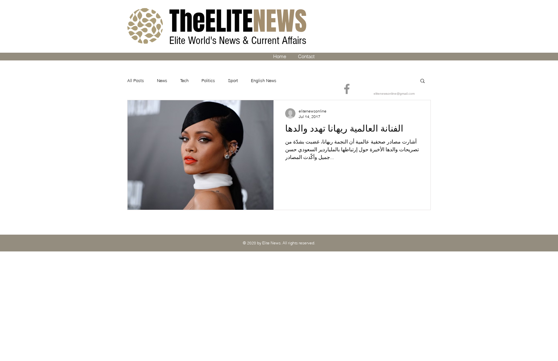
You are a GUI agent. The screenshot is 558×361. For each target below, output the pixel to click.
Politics (208, 80)
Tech (184, 80)
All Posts (135, 80)
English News (263, 80)
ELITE (238, 21)
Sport (233, 80)
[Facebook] (347, 89)
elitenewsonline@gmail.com (394, 93)
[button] (422, 81)
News (162, 80)
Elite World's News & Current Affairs (239, 40)
